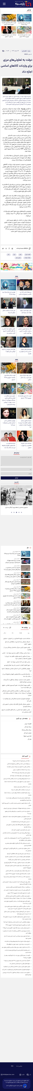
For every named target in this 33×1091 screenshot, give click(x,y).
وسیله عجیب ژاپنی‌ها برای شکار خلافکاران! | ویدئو (12, 583)
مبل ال (29, 739)
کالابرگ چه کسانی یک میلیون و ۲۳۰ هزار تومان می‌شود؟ (17, 961)
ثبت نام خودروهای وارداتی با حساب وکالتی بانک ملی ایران (16, 779)
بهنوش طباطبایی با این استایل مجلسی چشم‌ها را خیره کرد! (9, 423)
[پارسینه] (22, 4)
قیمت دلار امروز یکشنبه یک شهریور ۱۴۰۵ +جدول (24, 36)
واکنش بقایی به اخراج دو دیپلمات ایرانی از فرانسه (18, 767)
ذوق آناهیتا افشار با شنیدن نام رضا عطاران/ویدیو (17, 665)
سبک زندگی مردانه (26, 730)
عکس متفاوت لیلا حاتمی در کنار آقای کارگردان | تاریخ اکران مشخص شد (8, 331)
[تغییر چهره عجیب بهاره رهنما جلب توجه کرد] (24, 303)
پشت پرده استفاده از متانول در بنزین (21, 770)
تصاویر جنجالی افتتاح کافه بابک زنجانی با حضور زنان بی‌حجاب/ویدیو (12, 576)
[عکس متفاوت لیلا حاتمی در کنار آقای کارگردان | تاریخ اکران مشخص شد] (8, 321)
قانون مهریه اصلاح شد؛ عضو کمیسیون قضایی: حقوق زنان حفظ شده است (12, 618)
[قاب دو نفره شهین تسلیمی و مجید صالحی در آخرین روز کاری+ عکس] (24, 321)
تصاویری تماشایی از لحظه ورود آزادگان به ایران (16, 508)
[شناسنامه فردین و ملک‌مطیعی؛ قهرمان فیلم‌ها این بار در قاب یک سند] (8, 436)
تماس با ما (19, 1066)
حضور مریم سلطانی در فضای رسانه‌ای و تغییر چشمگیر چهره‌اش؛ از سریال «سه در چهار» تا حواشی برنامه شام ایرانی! (8, 400)
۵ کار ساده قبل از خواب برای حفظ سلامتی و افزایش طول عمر (16, 947)
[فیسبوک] (9, 248)
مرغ (14, 254)
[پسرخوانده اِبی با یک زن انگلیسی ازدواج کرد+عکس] (24, 284)
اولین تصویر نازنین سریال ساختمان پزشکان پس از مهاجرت (16, 967)
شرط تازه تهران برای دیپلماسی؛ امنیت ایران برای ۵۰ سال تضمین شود (12, 604)
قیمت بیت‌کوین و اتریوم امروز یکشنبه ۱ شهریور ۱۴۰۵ (18, 925)
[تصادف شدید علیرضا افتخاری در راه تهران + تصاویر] (8, 30)
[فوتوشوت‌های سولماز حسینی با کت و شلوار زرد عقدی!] (24, 342)
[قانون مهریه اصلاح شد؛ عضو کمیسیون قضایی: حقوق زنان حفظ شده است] (25, 617)
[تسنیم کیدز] (16, 267)
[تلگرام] (6, 248)
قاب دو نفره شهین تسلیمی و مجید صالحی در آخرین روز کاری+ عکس (24, 331)
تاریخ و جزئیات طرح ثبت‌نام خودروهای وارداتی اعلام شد (13, 611)
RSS (12, 1066)
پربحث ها (5, 628)
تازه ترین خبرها (27, 736)
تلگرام (23, 1075)
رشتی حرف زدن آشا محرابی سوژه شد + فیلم (18, 662)
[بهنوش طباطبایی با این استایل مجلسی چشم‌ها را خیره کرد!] (8, 413)
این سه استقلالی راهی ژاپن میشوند (22, 787)
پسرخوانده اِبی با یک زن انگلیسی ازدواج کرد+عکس (25, 293)
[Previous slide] (2, 495)
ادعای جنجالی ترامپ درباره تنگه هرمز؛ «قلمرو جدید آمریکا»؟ (16, 928)
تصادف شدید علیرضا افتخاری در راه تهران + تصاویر (8, 36)
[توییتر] (3, 248)
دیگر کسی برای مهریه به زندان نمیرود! (21, 761)
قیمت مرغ (27, 254)
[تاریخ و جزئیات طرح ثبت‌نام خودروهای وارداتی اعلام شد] (25, 610)
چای (20, 254)
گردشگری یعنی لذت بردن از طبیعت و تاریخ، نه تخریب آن (17, 890)
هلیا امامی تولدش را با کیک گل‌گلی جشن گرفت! (8, 351)
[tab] (21, 512)
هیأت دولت (27, 258)
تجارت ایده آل (27, 733)
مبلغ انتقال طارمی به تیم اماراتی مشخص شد (20, 964)
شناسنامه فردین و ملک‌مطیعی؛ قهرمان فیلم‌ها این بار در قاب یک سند (8, 445)
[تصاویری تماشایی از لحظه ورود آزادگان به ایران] (16, 495)
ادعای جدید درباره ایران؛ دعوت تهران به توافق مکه (18, 944)
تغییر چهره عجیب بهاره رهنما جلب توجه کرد (25, 312)
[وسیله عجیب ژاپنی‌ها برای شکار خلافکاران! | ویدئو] (25, 582)
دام (8, 254)
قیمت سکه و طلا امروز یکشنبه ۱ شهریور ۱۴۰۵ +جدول (9, 23)
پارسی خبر (18, 258)
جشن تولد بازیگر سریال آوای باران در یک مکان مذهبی (25, 378)
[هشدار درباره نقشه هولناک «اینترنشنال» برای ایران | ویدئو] (25, 561)
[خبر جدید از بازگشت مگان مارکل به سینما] (8, 303)
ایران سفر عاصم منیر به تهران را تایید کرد (20, 830)
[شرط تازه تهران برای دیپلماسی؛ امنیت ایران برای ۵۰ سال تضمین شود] (25, 603)
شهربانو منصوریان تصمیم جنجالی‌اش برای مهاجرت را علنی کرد (16, 969)
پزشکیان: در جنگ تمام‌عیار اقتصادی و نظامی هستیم (18, 887)
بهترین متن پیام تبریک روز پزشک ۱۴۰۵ (24, 23)
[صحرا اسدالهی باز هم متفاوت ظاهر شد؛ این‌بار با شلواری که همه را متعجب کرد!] (24, 413)
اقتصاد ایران (28, 724)
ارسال (16, 478)
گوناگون (29, 10)
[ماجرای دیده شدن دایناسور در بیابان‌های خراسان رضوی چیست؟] (25, 568)
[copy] (30, 248)
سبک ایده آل (28, 727)
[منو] (4, 4)
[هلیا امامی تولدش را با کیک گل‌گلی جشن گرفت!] (8, 342)
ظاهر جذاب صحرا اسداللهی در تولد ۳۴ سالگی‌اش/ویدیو (17, 863)
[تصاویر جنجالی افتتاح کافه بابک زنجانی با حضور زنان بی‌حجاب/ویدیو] (25, 575)
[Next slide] (30, 495)
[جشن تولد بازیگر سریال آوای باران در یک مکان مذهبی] (24, 368)
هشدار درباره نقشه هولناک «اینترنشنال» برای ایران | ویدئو (13, 562)
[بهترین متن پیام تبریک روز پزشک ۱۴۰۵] (24, 17)
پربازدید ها (25, 628)
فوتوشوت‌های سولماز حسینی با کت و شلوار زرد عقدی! (25, 352)
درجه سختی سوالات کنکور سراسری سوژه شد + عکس (16, 653)
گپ (30, 1075)
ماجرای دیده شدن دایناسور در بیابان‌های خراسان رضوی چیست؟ (12, 569)
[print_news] (12, 248)
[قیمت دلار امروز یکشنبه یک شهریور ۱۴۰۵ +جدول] (24, 30)
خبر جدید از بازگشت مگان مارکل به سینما (9, 312)
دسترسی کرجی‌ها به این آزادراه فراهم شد (20, 822)
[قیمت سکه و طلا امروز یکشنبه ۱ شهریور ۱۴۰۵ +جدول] (8, 17)
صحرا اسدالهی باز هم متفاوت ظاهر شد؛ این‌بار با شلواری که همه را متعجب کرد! (24, 424)
